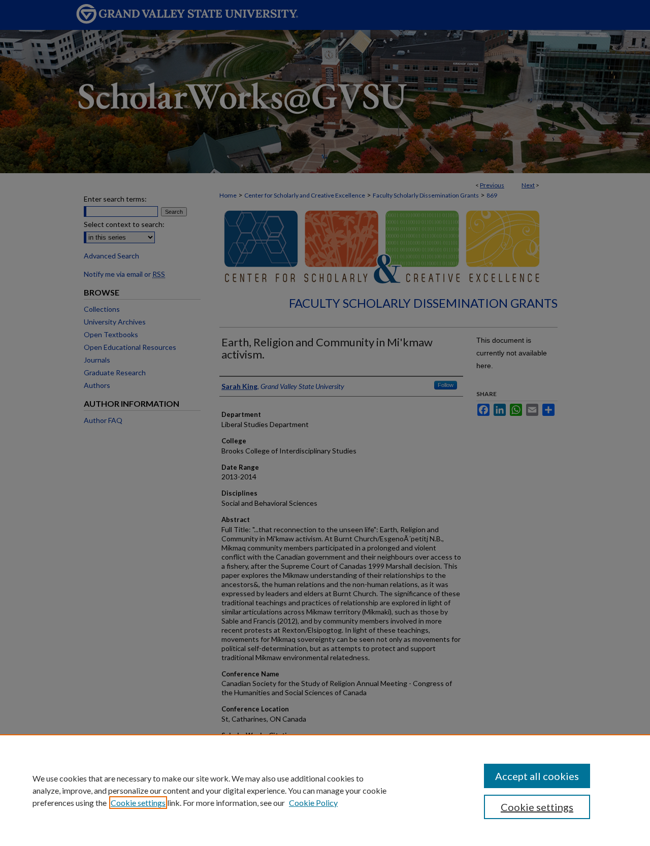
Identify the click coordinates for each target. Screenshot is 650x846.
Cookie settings (138, 802)
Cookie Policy (313, 802)
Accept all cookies (537, 776)
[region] (325, 790)
